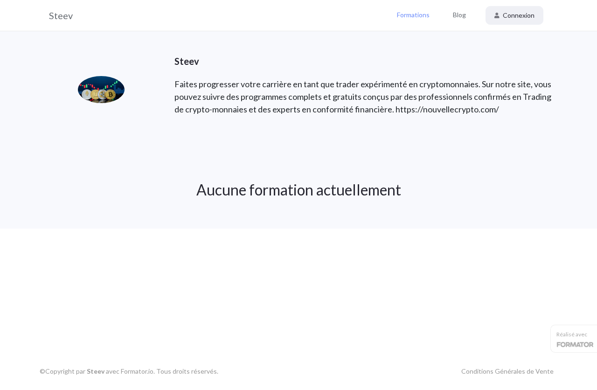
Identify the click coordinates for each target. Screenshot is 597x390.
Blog (459, 15)
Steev (61, 15)
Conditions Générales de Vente (507, 371)
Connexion (518, 15)
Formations (413, 15)
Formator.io (137, 371)
